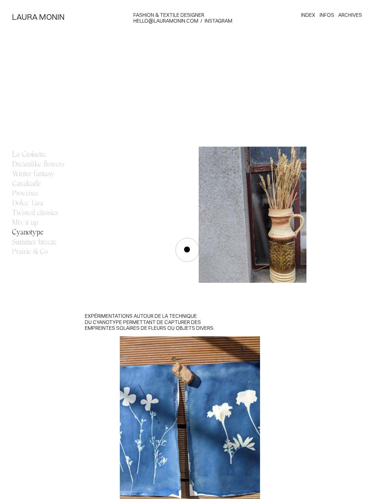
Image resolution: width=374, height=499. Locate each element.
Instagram (218, 21)
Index (308, 15)
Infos (327, 15)
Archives (350, 15)
